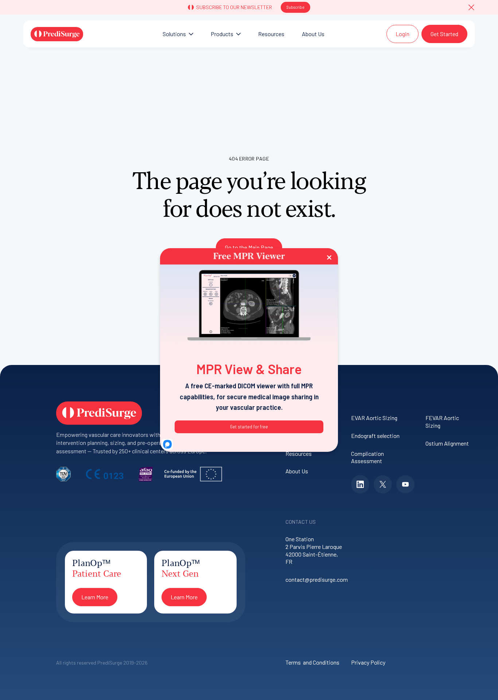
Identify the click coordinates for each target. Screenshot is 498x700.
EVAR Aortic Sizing (374, 417)
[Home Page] (57, 33)
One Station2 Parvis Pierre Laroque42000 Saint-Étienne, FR (313, 550)
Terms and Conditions (312, 662)
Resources (298, 453)
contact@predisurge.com (314, 579)
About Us (296, 471)
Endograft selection (375, 435)
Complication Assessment (367, 457)
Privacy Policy (368, 662)
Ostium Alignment (447, 443)
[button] (471, 7)
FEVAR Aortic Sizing (442, 421)
